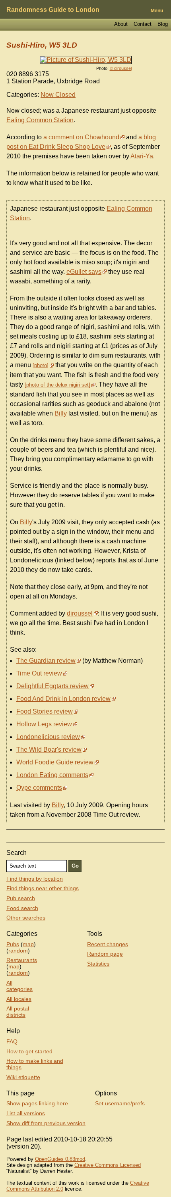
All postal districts (17, 1011)
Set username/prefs (120, 1103)
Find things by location (34, 879)
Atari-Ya (141, 156)
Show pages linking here (37, 1103)
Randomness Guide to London (52, 9)
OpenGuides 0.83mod (60, 1159)
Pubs (12, 944)
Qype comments (39, 787)
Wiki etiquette (23, 1077)
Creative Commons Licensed (107, 1165)
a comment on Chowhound (81, 137)
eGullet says (83, 271)
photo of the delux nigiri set (57, 385)
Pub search (20, 898)
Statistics (98, 963)
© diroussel (121, 68)
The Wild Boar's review (49, 749)
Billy (60, 413)
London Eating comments (52, 775)
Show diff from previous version (46, 1123)
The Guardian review (46, 660)
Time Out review (39, 673)
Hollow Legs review (44, 724)
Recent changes (107, 944)
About (121, 24)
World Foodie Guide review (54, 762)
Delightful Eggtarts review (52, 686)
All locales (18, 999)
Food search (22, 908)
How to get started (29, 1051)
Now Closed (58, 94)
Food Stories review (44, 711)
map (28, 944)
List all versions (25, 1113)
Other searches (25, 917)
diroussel (80, 613)
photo (40, 365)
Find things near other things (42, 888)
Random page (105, 954)
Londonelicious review (48, 736)
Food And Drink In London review (63, 698)
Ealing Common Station (40, 120)
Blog (162, 24)
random (18, 950)
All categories (19, 986)
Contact (143, 24)
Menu (157, 10)
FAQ (11, 1041)
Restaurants (21, 960)
